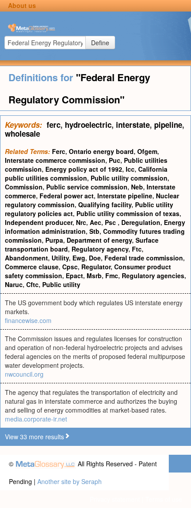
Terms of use (163, 499)
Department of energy (99, 240)
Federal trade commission (143, 257)
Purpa (54, 240)
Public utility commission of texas (127, 213)
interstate (133, 124)
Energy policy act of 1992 (83, 169)
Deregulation (140, 222)
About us (22, 5)
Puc (114, 160)
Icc (130, 169)
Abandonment (26, 257)
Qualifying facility (104, 204)
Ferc (58, 151)
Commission (24, 186)
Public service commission (86, 186)
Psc (111, 222)
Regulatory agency (100, 248)
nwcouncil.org (24, 374)
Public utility (61, 284)
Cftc (32, 284)
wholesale (22, 133)
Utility (60, 257)
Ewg (78, 257)
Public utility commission (129, 177)
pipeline (168, 124)
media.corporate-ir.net (36, 418)
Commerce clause (32, 266)
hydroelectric (88, 124)
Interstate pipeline (124, 195)
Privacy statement (115, 499)
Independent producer (38, 222)
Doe (95, 257)
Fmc (111, 275)
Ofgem (147, 151)
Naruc (14, 284)
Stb (94, 231)
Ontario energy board (101, 151)
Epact (74, 275)
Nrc (81, 222)
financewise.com (28, 320)
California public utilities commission (86, 173)
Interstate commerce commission (55, 160)
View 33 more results (34, 436)
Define (100, 42)
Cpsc (70, 266)
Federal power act (67, 195)
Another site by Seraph (69, 481)
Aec (95, 222)
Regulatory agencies (153, 275)
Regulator (96, 266)
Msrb (94, 275)
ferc (53, 124)
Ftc (137, 248)
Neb (137, 186)
